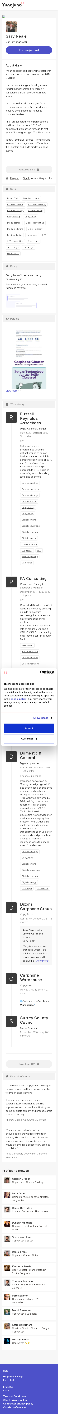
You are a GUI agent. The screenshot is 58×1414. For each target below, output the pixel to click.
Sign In (26, 178)
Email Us (8, 1386)
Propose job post (29, 50)
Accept (29, 728)
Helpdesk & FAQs (13, 1376)
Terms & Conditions (14, 1396)
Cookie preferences (14, 1407)
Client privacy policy (15, 1400)
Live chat (8, 1380)
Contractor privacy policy (18, 1403)
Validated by (34, 1003)
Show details (40, 717)
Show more (41, 960)
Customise (27, 738)
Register (14, 178)
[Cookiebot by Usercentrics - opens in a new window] (41, 672)
